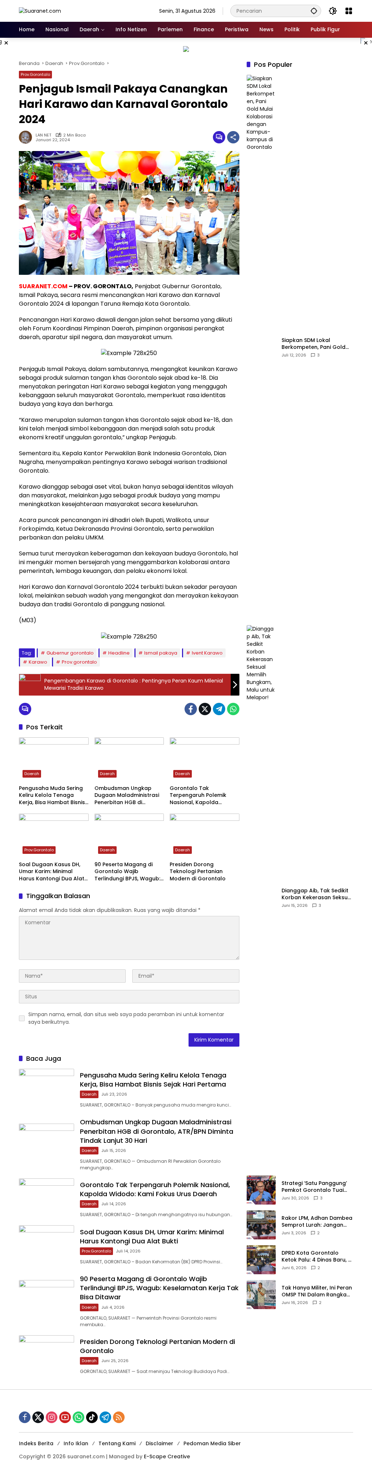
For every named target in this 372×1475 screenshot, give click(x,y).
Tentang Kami (117, 1443)
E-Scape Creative (167, 1456)
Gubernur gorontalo (70, 652)
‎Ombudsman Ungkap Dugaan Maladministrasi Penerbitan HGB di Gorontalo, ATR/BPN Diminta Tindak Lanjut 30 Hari (126, 795)
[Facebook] (191, 709)
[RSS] (119, 1417)
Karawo (38, 662)
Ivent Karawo (207, 652)
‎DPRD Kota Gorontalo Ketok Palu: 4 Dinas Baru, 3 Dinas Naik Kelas (316, 1257)
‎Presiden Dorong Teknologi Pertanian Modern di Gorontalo (198, 871)
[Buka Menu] (348, 11)
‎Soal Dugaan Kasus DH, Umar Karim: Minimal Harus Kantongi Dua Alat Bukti (51, 872)
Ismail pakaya (160, 652)
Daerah (31, 774)
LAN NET (43, 135)
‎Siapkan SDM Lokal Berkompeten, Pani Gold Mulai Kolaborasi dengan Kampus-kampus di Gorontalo (315, 344)
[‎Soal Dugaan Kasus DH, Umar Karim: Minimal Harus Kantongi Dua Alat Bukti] (54, 835)
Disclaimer (159, 1443)
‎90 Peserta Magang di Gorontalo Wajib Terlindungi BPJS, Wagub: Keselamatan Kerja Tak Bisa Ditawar (127, 872)
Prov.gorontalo (79, 662)
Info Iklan (76, 1443)
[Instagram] (51, 1417)
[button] (314, 11)
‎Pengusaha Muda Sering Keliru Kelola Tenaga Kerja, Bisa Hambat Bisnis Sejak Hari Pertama (52, 795)
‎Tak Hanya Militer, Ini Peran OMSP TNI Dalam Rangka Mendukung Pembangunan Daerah (317, 1291)
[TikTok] (92, 1417)
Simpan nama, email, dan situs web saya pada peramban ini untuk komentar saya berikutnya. (126, 1018)
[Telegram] (219, 709)
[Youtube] (65, 1417)
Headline (119, 652)
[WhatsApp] (233, 709)
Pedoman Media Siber (212, 1443)
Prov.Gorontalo (35, 74)
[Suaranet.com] (40, 10)
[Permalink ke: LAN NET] (27, 137)
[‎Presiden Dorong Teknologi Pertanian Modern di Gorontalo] (204, 835)
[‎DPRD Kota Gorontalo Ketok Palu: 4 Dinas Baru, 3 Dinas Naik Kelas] (261, 1259)
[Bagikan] (233, 137)
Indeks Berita (36, 1443)
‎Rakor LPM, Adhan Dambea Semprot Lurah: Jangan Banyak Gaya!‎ (317, 1222)
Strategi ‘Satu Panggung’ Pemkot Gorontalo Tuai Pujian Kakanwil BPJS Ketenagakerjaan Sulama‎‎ (315, 1187)
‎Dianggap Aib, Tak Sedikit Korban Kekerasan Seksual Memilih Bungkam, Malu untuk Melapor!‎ (317, 894)
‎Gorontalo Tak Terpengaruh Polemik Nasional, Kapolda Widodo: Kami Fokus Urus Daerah (203, 795)
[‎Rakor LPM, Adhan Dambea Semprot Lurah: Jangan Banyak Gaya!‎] (261, 1224)
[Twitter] (205, 709)
